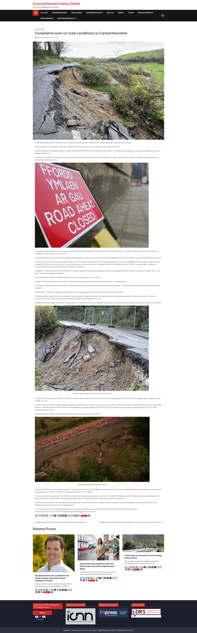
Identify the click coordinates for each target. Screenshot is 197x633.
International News (59, 12)
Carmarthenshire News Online (56, 4)
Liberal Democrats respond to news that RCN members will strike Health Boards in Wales (97, 566)
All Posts (44, 12)
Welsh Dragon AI (47, 18)
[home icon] (36, 13)
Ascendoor (112, 630)
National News (40, 29)
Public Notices (76, 12)
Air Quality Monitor (145, 12)
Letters (131, 12)
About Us (110, 12)
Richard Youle (40, 37)
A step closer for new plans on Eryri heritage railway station (143, 556)
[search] (162, 15)
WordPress (129, 630)
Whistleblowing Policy (66, 18)
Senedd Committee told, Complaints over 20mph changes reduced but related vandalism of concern (52, 578)
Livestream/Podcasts (94, 12)
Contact (121, 12)
